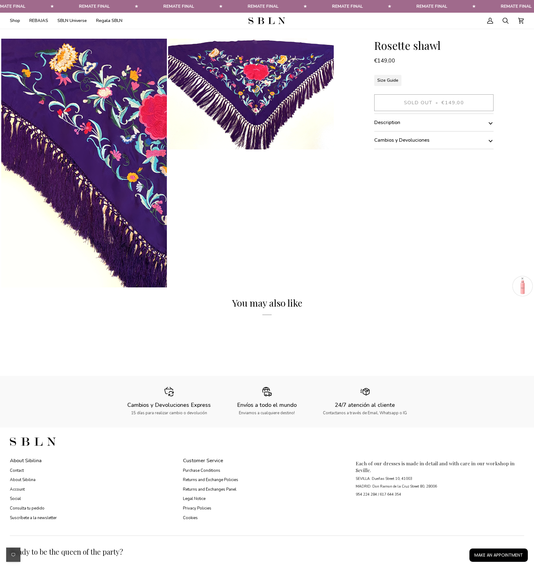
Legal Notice (194, 498)
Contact (17, 470)
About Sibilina (23, 480)
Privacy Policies (197, 508)
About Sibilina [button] (26, 460)
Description (387, 122)
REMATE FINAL (94, 6)
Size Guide (387, 80)
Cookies (190, 518)
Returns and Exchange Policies (210, 480)
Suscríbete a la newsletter (33, 518)
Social (15, 498)
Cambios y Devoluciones (402, 140)
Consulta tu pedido (27, 508)
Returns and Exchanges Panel (209, 489)
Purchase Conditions (201, 470)
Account (17, 489)
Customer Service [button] (203, 460)
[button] (17, 21)
